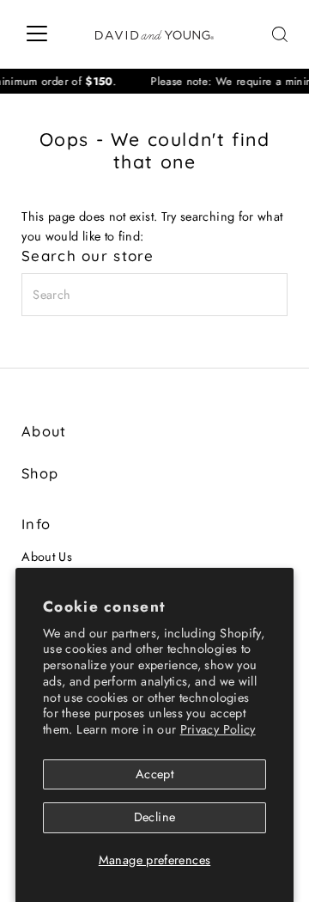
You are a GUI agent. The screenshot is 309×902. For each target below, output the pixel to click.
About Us (46, 556)
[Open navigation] (36, 34)
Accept (154, 774)
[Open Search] (280, 34)
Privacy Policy (218, 729)
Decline (155, 817)
